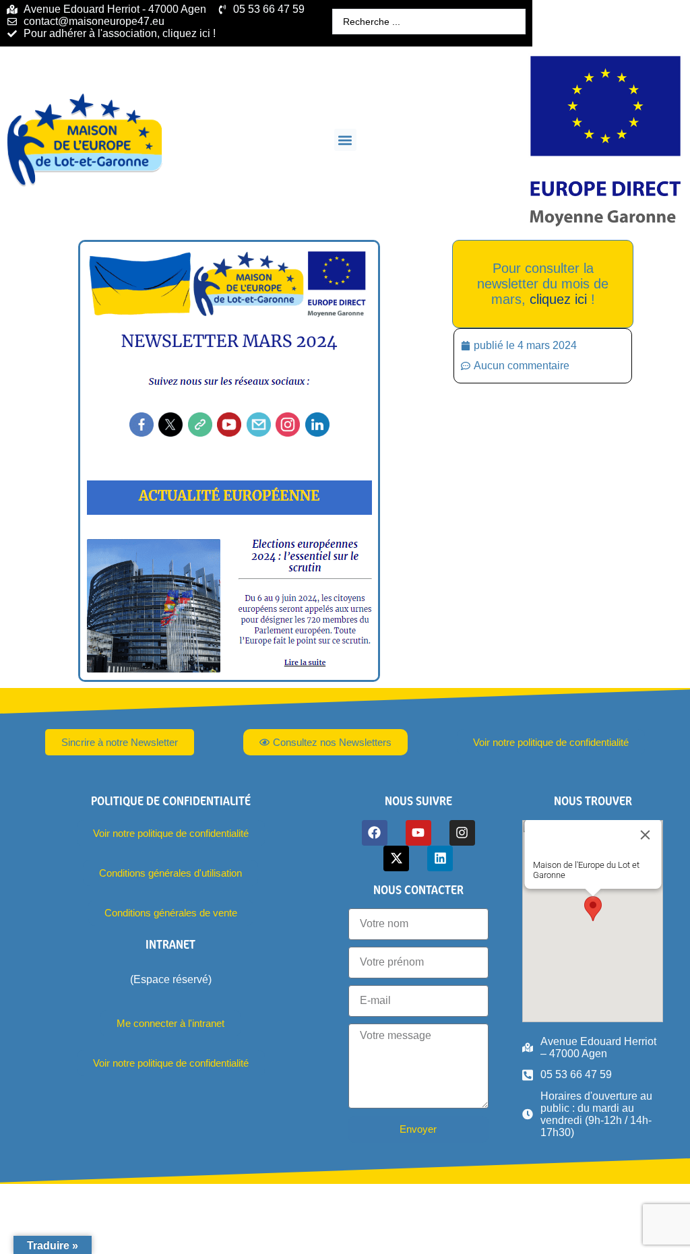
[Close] (645, 835)
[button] (345, 140)
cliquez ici (558, 299)
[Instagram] (462, 833)
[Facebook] (374, 833)
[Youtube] (418, 833)
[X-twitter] (396, 858)
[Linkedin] (440, 858)
